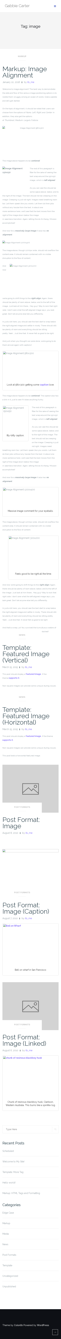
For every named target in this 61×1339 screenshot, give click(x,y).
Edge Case (8, 1212)
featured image (33, 674)
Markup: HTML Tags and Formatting (21, 1193)
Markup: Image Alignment (24, 72)
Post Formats (22, 807)
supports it (14, 678)
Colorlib (18, 1325)
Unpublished (9, 1286)
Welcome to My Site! (13, 1161)
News (22, 635)
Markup (22, 56)
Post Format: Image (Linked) (24, 1040)
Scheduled (8, 1151)
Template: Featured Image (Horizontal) (25, 716)
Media (5, 1234)
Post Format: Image (21, 823)
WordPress (43, 1325)
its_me (30, 82)
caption (44, 384)
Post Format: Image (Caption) (25, 908)
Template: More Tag (12, 1172)
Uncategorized (10, 1276)
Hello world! (8, 1182)
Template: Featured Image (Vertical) (25, 654)
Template (7, 1265)
